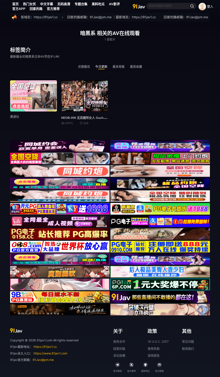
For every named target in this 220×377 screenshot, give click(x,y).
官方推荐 (53, 9)
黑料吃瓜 (98, 4)
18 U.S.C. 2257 (158, 341)
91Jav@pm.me (43, 360)
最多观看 (119, 66)
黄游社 (14, 116)
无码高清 (63, 4)
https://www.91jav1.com (50, 353)
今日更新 (101, 66)
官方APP (18, 9)
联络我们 (188, 348)
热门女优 (29, 4)
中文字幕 (46, 4)
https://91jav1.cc (45, 346)
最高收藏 (136, 66)
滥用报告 (154, 355)
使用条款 (154, 348)
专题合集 (81, 4)
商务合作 (119, 341)
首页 (15, 4)
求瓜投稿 (119, 355)
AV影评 (114, 4)
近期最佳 (84, 66)
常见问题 (188, 341)
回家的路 (36, 9)
